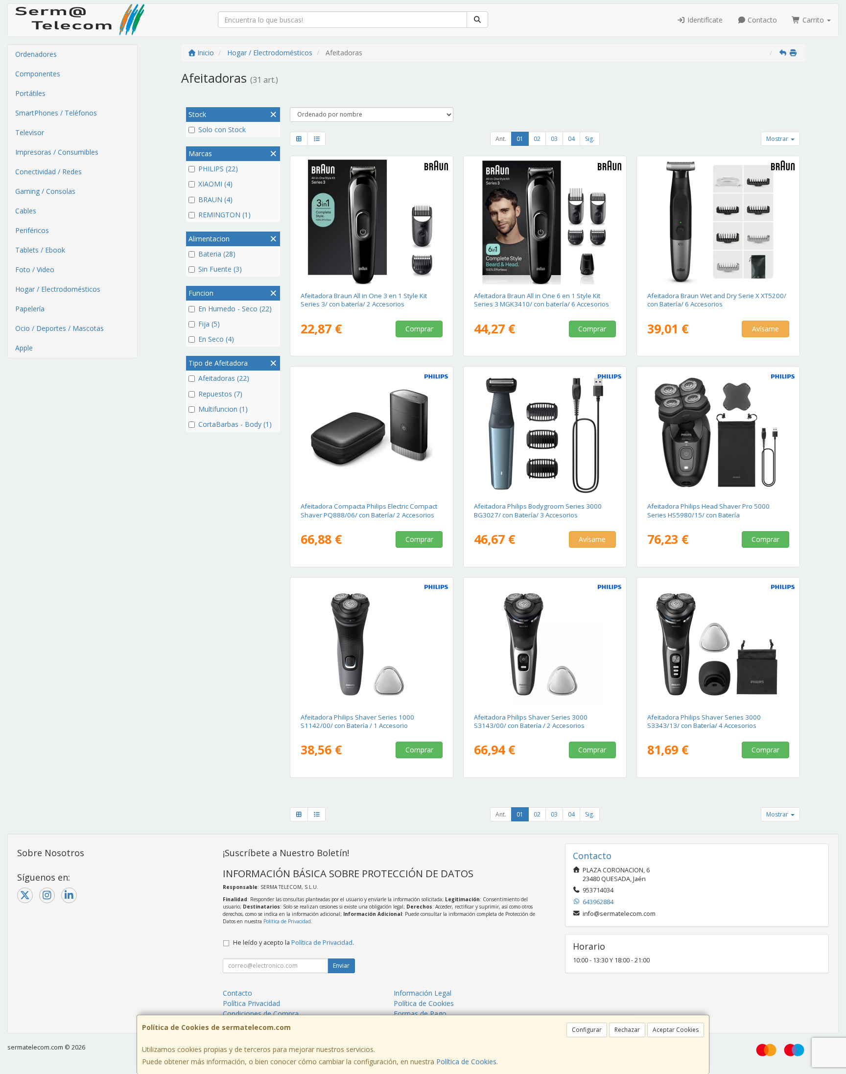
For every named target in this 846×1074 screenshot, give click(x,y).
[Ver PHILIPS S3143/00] (545, 643)
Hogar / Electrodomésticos (57, 289)
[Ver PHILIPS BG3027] (545, 432)
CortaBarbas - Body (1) (235, 424)
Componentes (37, 73)
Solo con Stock (222, 129)
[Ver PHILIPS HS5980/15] (718, 432)
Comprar (419, 328)
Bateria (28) (216, 253)
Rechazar (627, 1030)
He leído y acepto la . (293, 942)
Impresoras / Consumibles (56, 152)
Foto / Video (34, 269)
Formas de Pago (420, 1013)
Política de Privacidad (287, 921)
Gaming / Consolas (45, 191)
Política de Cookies (466, 1061)
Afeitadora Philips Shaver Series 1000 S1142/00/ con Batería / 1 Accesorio (357, 721)
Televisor (29, 132)
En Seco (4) (216, 339)
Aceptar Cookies (676, 1030)
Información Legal (422, 993)
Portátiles (30, 93)
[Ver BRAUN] (372, 221)
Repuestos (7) (220, 393)
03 (554, 139)
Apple (24, 347)
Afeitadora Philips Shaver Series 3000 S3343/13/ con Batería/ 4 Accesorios (704, 721)
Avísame (765, 328)
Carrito (813, 19)
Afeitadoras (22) (223, 378)
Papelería (30, 308)
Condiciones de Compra (261, 1013)
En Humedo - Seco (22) (235, 308)
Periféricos (32, 230)
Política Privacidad (251, 1003)
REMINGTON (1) (224, 214)
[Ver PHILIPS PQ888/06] (372, 432)
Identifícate (704, 19)
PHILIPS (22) (218, 168)
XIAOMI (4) (215, 183)
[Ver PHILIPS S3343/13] (718, 643)
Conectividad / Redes (48, 171)
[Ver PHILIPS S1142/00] (372, 643)
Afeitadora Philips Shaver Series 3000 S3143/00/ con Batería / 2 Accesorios (531, 721)
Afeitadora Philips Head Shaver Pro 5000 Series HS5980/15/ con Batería (708, 510)
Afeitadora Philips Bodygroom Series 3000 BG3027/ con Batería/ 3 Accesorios (538, 510)
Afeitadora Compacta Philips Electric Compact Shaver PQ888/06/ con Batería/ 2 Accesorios (369, 510)
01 (520, 139)
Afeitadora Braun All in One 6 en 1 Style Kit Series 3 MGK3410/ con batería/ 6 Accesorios (541, 299)
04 (571, 139)
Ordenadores (36, 54)
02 (537, 139)
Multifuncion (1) (223, 409)
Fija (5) (209, 323)
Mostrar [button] (778, 139)
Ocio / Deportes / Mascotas (59, 328)
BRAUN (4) (215, 199)
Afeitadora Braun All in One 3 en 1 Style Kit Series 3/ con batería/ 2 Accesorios (364, 299)
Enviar (341, 965)
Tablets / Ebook (40, 250)
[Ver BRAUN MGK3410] (545, 221)
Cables (25, 210)
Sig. (589, 139)
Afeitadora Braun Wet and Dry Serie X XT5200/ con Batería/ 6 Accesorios (716, 299)
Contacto (761, 19)
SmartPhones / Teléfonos (56, 112)
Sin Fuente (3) (220, 269)
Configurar (587, 1030)
